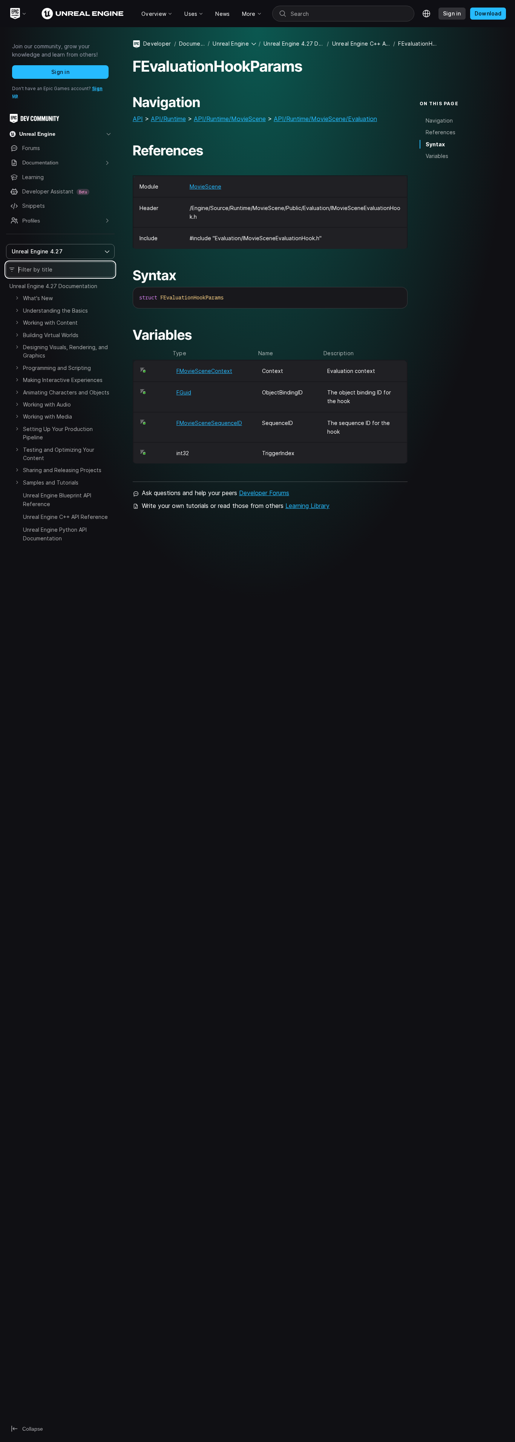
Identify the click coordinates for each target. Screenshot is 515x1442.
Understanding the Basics (55, 310)
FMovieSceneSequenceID (209, 423)
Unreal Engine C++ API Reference (65, 517)
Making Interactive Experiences (63, 380)
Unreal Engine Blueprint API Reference (57, 499)
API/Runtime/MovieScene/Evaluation (325, 119)
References (440, 132)
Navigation (439, 121)
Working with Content (50, 322)
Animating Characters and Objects (66, 392)
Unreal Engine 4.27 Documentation (53, 286)
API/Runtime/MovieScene (230, 119)
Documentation (192, 43)
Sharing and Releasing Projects (62, 470)
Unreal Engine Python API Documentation (55, 533)
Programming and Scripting (57, 368)
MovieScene (205, 186)
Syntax (435, 144)
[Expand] (17, 298)
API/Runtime (168, 119)
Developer (157, 43)
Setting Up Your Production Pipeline (58, 433)
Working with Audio (47, 404)
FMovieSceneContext (204, 371)
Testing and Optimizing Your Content (58, 453)
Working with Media (47, 416)
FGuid (183, 392)
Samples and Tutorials (50, 482)
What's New (38, 298)
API (138, 119)
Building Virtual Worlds (50, 335)
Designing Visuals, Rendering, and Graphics (65, 351)
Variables (437, 156)
